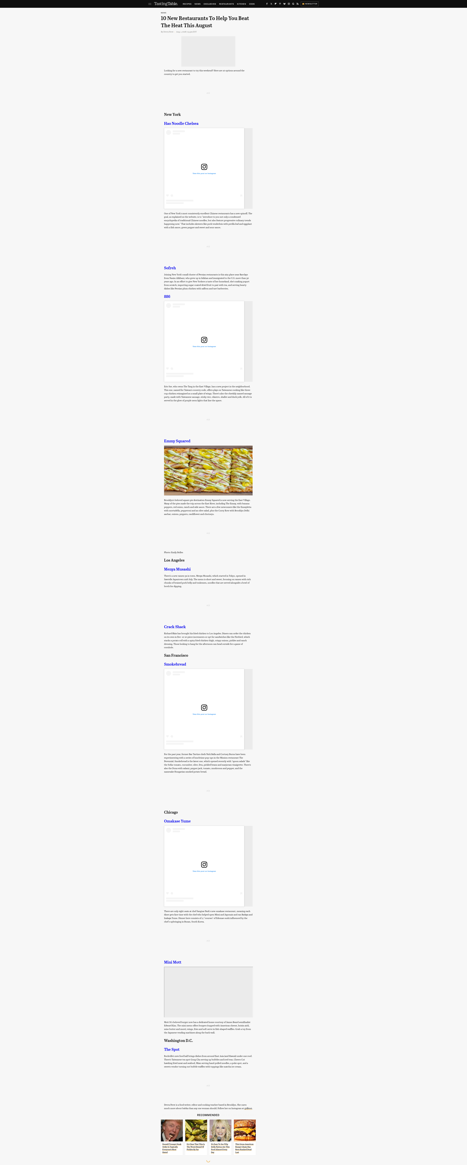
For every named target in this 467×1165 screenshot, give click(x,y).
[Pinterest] (280, 4)
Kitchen (241, 3)
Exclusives (210, 3)
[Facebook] (267, 4)
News (198, 3)
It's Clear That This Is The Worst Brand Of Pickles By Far (196, 1147)
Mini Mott (172, 962)
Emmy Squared (177, 441)
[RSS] (297, 4)
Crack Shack (175, 626)
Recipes (187, 3)
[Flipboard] (275, 4)
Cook (252, 3)
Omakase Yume (177, 821)
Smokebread (175, 664)
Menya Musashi (177, 569)
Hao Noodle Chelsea (181, 123)
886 (167, 296)
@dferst (248, 1108)
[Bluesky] (284, 4)
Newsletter (311, 4)
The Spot (172, 1049)
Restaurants (226, 3)
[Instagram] (289, 4)
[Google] (293, 4)
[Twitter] (271, 4)
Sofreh (170, 268)
